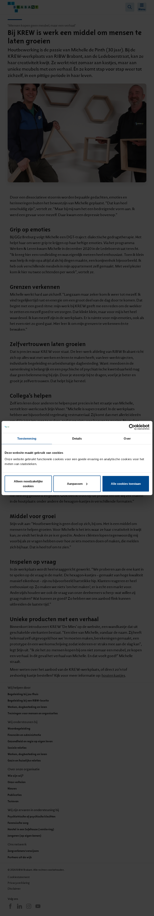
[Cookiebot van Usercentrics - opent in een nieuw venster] (131, 427)
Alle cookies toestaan (126, 483)
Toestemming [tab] (26, 438)
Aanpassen (75, 483)
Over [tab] (127, 438)
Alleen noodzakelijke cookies (28, 483)
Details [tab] (77, 438)
